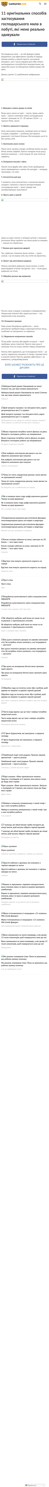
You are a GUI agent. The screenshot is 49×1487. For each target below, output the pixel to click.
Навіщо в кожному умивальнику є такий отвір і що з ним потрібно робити (24, 810)
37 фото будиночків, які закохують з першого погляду (21, 741)
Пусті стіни (6, 584)
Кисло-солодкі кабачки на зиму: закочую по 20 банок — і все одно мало (22, 547)
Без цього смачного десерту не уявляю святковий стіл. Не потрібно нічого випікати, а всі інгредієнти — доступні (23, 651)
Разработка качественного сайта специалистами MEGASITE (23, 604)
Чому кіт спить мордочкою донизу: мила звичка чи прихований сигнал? (24, 482)
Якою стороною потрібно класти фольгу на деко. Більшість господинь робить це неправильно (23, 439)
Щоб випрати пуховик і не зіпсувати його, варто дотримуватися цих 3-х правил (22, 415)
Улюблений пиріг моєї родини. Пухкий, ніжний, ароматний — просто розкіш (22, 762)
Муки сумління (8, 850)
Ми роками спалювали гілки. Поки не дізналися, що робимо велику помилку (24, 964)
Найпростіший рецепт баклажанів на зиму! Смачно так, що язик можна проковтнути (24, 393)
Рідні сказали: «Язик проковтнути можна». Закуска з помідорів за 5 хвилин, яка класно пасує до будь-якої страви (24, 788)
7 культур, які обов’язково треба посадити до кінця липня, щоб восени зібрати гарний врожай (24, 832)
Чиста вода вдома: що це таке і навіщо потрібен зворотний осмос (23, 719)
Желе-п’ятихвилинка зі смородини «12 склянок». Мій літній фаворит (23, 920)
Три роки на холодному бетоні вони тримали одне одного (24, 673)
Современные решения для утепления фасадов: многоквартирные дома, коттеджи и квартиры (22, 525)
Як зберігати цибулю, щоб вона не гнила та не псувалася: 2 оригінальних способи (21, 625)
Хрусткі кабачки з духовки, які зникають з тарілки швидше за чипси (23, 870)
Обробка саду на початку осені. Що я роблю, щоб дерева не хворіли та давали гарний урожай (23, 695)
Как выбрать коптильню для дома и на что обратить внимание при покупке (20, 460)
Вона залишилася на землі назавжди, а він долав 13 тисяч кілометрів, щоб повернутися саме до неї (24, 942)
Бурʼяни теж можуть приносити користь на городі (23, 567)
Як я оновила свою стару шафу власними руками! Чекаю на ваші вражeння (23, 503)
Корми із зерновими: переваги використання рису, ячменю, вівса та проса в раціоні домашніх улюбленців (24, 896)
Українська (31, 1485)
